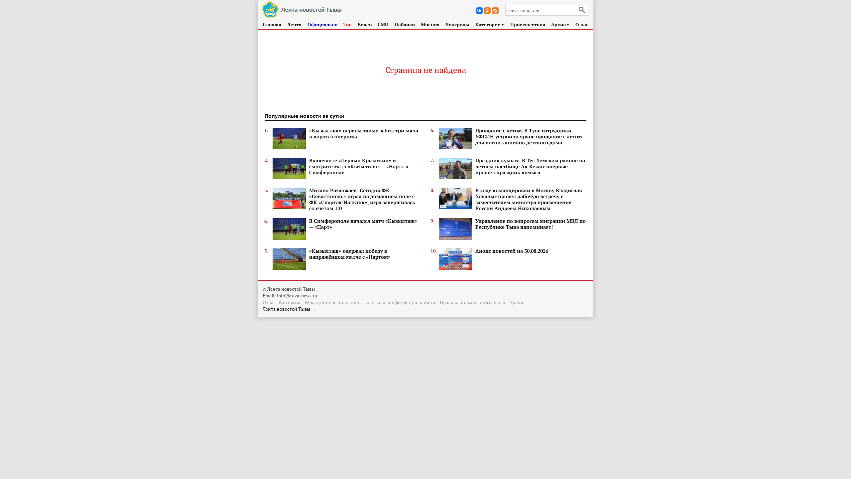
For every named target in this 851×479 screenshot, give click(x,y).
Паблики (405, 24)
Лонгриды (457, 24)
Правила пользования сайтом (472, 302)
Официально (322, 24)
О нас (581, 24)
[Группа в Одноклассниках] (487, 10)
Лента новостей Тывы (286, 309)
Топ (347, 24)
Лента (294, 24)
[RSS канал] (495, 10)
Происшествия (527, 24)
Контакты (289, 302)
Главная (272, 24)
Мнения (430, 24)
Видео (365, 24)
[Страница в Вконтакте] (479, 10)
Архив (560, 24)
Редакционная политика (331, 302)
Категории (489, 24)
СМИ (383, 24)
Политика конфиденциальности (399, 302)
